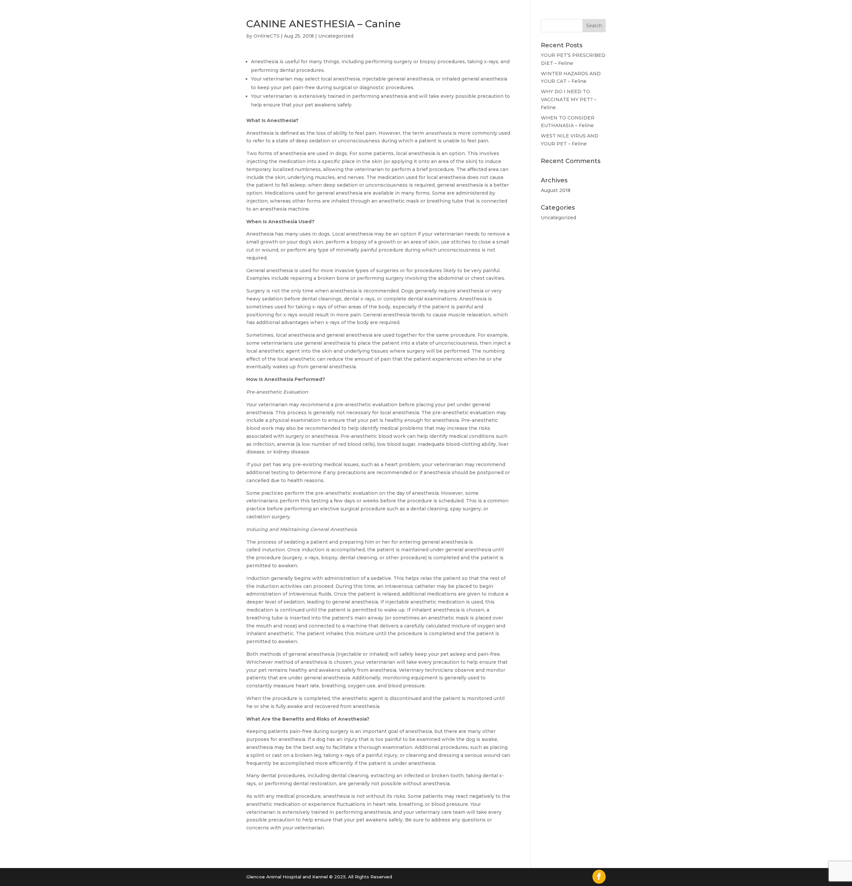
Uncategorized (335, 36)
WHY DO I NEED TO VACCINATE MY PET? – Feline (568, 99)
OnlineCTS (267, 36)
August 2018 (555, 190)
